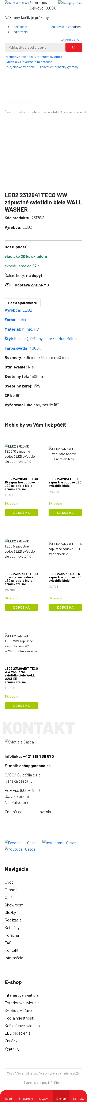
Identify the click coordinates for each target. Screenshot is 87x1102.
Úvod (8, 112)
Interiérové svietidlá (19, 57)
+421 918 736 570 (70, 40)
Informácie (14, 957)
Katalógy (12, 927)
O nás (9, 897)
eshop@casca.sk (35, 765)
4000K (23, 348)
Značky (61, 67)
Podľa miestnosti (40, 62)
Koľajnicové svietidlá (20, 67)
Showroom (26, 1098)
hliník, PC (22, 329)
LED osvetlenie (45, 67)
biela (15, 319)
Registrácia (19, 32)
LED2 (18, 310)
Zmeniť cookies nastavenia (28, 811)
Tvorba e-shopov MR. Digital (43, 1082)
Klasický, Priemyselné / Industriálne (41, 338)
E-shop (21, 112)
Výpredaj (72, 67)
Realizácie (13, 919)
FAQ (8, 942)
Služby (43, 1098)
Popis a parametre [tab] (22, 303)
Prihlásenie (19, 27)
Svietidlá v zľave (16, 62)
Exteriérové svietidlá (47, 57)
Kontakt (78, 1098)
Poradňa (12, 935)
